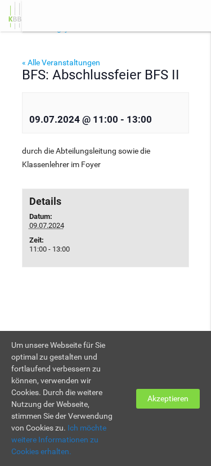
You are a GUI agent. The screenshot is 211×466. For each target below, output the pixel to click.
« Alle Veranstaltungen (61, 62)
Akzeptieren (167, 398)
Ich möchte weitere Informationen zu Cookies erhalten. (58, 439)
